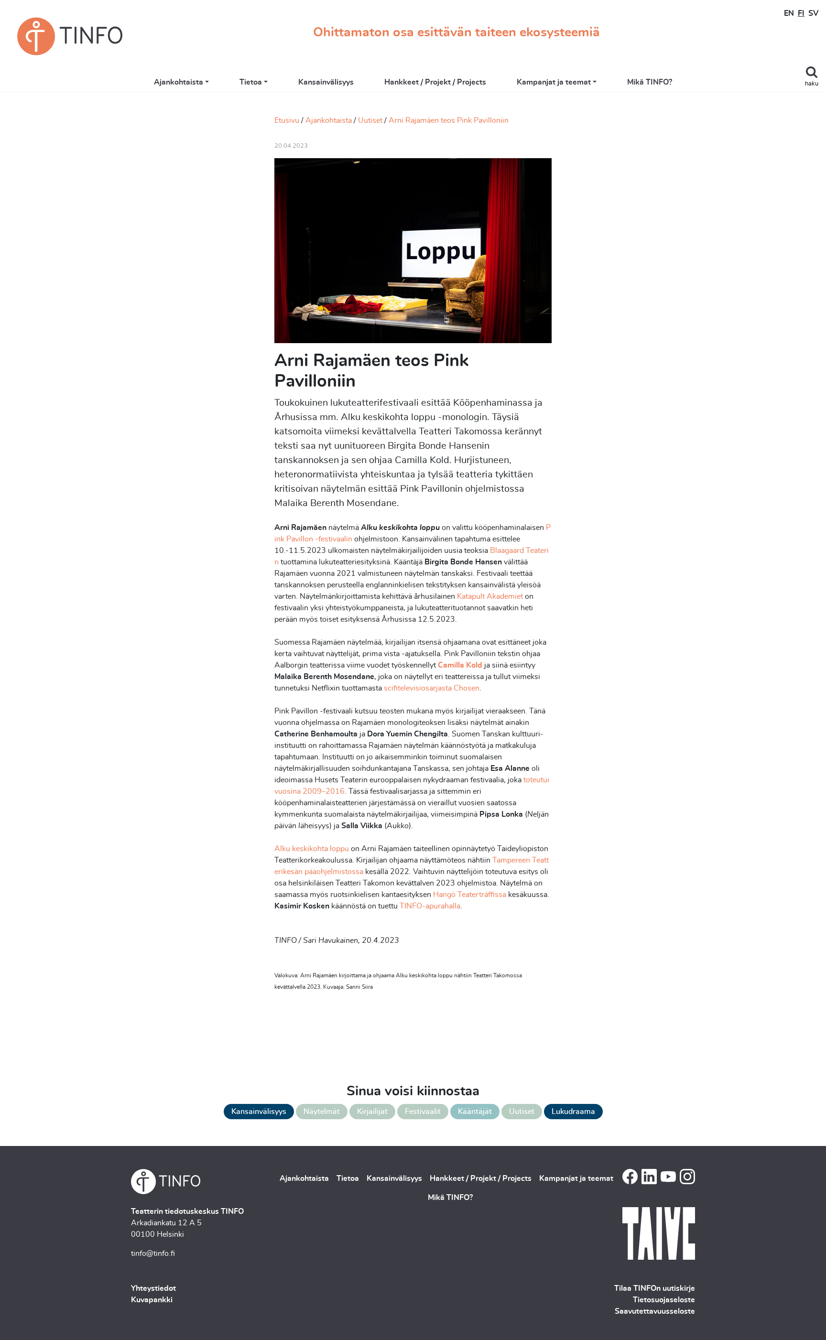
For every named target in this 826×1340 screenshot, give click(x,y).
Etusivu (286, 120)
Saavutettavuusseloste (655, 1311)
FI (801, 13)
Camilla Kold (460, 665)
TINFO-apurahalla (430, 906)
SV (813, 13)
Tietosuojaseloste (664, 1300)
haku (811, 84)
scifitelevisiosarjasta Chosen (431, 688)
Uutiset (370, 120)
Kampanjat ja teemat (554, 82)
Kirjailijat (372, 1111)
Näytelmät (322, 1111)
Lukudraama (573, 1111)
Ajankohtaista (178, 82)
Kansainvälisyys (326, 82)
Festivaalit (423, 1111)
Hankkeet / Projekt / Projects (435, 82)
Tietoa (250, 82)
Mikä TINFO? (649, 82)
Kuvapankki (152, 1300)
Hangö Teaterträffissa (469, 894)
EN (789, 13)
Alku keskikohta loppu (311, 849)
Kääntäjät (475, 1111)
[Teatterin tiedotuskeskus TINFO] (69, 36)
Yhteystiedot (153, 1288)
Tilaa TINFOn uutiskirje (654, 1288)
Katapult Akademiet (490, 596)
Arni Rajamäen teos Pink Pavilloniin (449, 120)
